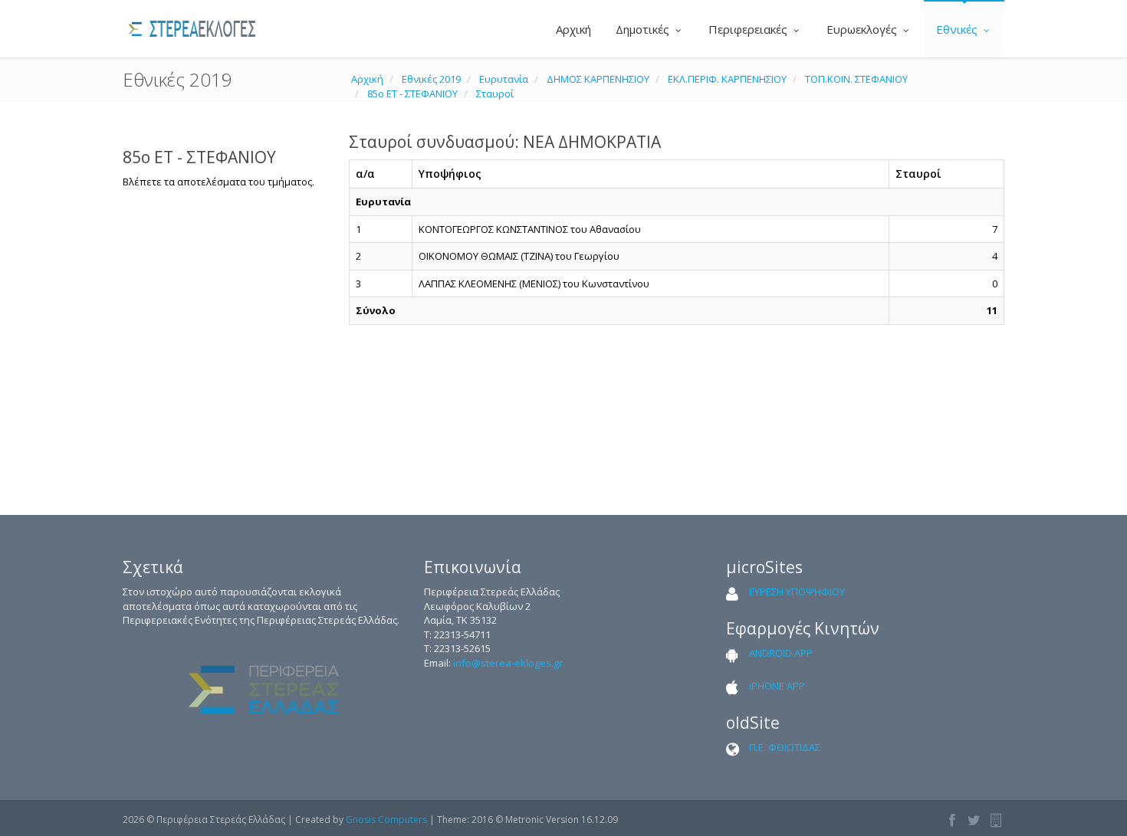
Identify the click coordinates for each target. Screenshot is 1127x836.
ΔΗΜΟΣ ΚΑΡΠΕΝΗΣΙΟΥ (598, 79)
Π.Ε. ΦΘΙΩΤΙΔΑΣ (784, 747)
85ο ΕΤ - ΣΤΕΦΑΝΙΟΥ (412, 93)
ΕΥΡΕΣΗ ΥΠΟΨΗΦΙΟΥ (797, 591)
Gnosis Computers (386, 819)
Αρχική (572, 29)
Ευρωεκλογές (863, 29)
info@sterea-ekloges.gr (508, 663)
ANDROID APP (781, 653)
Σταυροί (495, 93)
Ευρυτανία (503, 79)
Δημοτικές (644, 29)
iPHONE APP (777, 686)
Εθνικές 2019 (431, 79)
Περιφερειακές (749, 29)
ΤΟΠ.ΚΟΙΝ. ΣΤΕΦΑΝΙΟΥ (856, 79)
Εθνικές (958, 29)
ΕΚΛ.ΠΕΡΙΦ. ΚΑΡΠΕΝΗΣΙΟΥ (727, 79)
